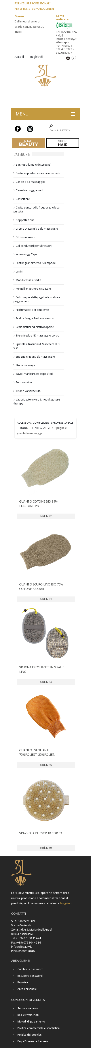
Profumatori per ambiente (32, 309)
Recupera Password (30, 975)
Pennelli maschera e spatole (33, 288)
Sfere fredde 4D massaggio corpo (37, 335)
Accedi (19, 57)
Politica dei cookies (29, 1034)
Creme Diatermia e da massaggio (37, 228)
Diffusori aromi (25, 237)
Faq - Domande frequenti (33, 1041)
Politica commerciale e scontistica (38, 1028)
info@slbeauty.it (21, 946)
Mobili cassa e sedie (28, 280)
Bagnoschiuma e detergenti (33, 164)
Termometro (24, 382)
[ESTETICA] (28, 143)
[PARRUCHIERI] (62, 143)
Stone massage (25, 365)
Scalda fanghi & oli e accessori (35, 318)
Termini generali (27, 1008)
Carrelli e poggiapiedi (29, 190)
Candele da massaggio (30, 181)
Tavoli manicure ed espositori (34, 373)
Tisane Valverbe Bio (28, 391)
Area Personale (27, 989)
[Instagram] (30, 128)
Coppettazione (25, 220)
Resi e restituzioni (28, 1015)
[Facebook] (18, 128)
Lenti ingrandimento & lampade (36, 263)
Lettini (19, 271)
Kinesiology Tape (26, 254)
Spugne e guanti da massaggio (35, 356)
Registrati (36, 57)
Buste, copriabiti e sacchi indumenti (38, 173)
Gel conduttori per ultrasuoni (34, 245)
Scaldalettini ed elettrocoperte (35, 327)
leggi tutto (66, 903)
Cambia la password (30, 969)
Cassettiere (23, 199)
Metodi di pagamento (31, 1021)
